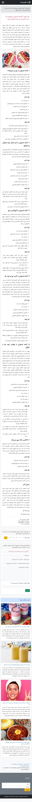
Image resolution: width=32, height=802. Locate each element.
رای (5, 538)
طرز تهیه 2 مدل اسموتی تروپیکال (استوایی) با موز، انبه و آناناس (17, 665)
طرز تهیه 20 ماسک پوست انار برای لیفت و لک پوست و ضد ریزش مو (16, 703)
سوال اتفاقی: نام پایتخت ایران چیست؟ (20, 583)
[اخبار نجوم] (25, 2)
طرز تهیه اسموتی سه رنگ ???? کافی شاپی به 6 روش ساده (18, 626)
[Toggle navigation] (3, 2)
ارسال (27, 590)
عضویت (27, 790)
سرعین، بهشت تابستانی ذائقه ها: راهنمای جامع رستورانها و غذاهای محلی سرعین (17, 743)
